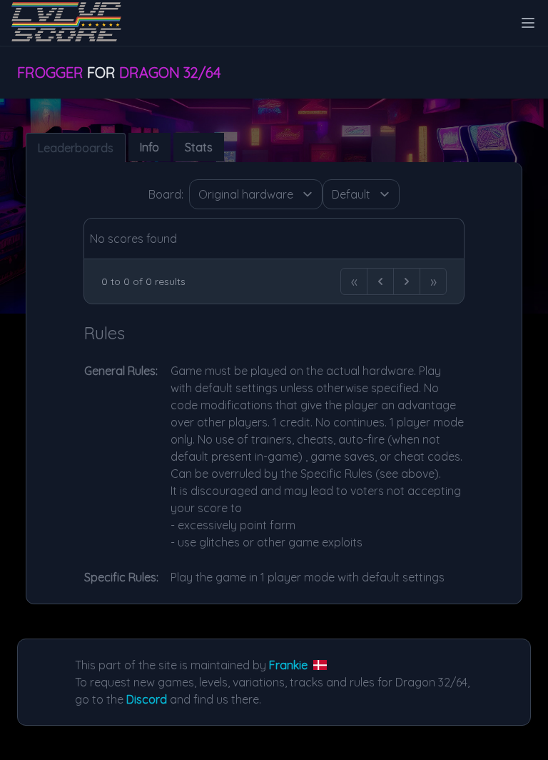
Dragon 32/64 (170, 72)
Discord (146, 699)
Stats (199, 147)
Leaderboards (75, 148)
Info (149, 147)
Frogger (50, 72)
